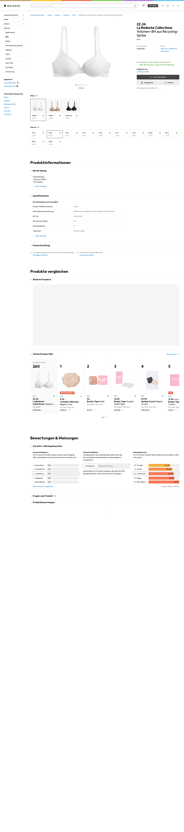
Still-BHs (7, 111)
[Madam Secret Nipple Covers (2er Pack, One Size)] (152, 376)
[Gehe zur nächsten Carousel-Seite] (175, 308)
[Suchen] (32, 6)
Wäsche (7, 28)
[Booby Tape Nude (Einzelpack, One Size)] (98, 376)
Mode (6, 19)
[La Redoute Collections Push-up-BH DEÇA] (71, 308)
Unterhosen (10, 72)
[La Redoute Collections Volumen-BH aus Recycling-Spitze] (43, 308)
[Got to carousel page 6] (84, 85)
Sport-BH (9, 63)
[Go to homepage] (12, 5)
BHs (7, 37)
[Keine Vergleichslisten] (168, 5)
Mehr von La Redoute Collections (169, 48)
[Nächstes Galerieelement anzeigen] (133, 52)
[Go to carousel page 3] (106, 335)
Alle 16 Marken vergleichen (43, 476)
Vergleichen (148, 83)
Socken (8, 59)
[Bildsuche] (135, 6)
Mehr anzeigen (40, 186)
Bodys (8, 41)
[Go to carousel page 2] (104, 335)
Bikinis (6, 97)
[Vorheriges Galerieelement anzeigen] (30, 52)
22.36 (141, 24)
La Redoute (141, 72)
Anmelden (153, 6)
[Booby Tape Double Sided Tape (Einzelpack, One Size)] (125, 376)
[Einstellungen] (143, 5)
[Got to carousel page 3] (79, 85)
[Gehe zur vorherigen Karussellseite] (34, 308)
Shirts (8, 54)
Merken (170, 83)
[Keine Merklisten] (173, 5)
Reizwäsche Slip (10, 104)
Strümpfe (9, 67)
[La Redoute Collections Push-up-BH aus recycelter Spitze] (125, 308)
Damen (6, 24)
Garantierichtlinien (87, 255)
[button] (158, 63)
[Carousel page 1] (76, 85)
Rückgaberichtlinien (40, 255)
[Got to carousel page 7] (86, 85)
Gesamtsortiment (11, 15)
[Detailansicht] (56, 464)
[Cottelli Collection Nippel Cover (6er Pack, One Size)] (71, 376)
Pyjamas (9, 50)
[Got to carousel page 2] (77, 85)
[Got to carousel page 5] (83, 85)
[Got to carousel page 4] (81, 85)
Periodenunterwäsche (14, 46)
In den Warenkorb (159, 77)
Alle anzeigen (172, 280)
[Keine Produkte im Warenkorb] (178, 5)
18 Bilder (81, 88)
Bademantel (10, 32)
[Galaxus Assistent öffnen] (162, 5)
